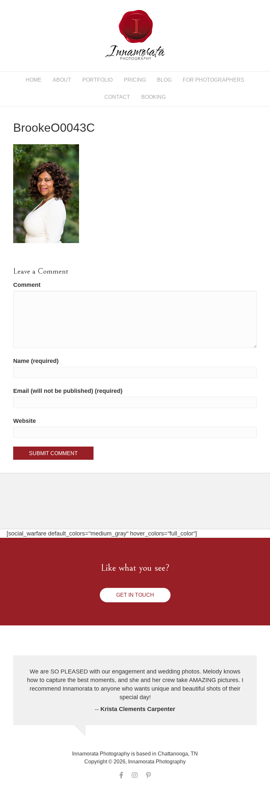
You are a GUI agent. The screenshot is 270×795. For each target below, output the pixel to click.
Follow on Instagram (139, 506)
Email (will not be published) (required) (67, 391)
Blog (164, 80)
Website (24, 421)
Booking (153, 97)
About (62, 80)
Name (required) (36, 361)
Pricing (135, 80)
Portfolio (97, 80)
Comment (26, 285)
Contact (117, 97)
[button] (135, 595)
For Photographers (213, 80)
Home (33, 80)
